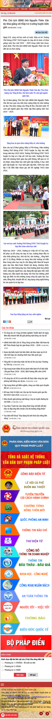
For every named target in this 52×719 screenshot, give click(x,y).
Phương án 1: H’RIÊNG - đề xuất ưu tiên (20, 662)
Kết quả (33, 675)
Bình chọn (20, 675)
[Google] (10, 321)
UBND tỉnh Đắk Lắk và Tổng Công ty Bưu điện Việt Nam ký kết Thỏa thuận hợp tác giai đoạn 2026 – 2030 (26, 345)
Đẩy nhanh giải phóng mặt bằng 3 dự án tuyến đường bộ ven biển (26, 400)
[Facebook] (4, 321)
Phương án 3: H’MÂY (13, 669)
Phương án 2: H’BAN (13, 666)
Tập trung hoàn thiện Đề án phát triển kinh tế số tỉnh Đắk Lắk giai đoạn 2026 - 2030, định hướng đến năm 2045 (26, 371)
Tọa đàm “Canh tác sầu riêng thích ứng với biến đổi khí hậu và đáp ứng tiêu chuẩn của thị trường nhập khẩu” (25, 409)
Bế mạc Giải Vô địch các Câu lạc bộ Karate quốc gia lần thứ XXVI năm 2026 (25, 393)
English (47, 1)
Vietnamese (39, 1)
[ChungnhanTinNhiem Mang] (39, 702)
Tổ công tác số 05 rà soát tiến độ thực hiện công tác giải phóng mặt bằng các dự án (26, 379)
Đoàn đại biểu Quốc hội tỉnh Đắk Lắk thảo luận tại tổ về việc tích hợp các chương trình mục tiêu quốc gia (25, 355)
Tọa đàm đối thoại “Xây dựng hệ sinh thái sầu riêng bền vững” (25, 417)
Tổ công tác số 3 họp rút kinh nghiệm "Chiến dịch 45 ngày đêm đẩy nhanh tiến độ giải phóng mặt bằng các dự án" (26, 335)
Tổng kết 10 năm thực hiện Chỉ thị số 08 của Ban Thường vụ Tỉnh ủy (26, 363)
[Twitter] (7, 321)
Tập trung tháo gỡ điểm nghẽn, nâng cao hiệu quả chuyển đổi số (26, 386)
